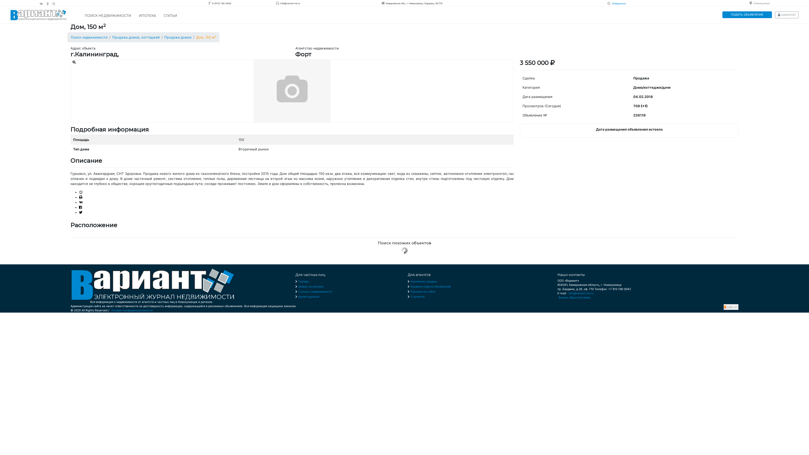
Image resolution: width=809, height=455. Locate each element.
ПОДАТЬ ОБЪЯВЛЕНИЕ (747, 14)
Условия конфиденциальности (132, 310)
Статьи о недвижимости (315, 291)
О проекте (417, 296)
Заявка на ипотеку (311, 286)
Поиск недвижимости (108, 16)
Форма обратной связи (574, 297)
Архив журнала (308, 296)
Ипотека (147, 16)
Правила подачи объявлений (430, 286)
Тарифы (303, 281)
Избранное (619, 3)
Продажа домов (178, 37)
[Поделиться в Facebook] (80, 207)
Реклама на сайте (422, 291)
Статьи (170, 16)
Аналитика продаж (423, 281)
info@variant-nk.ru (581, 293)
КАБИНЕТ (788, 14)
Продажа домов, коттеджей (136, 37)
